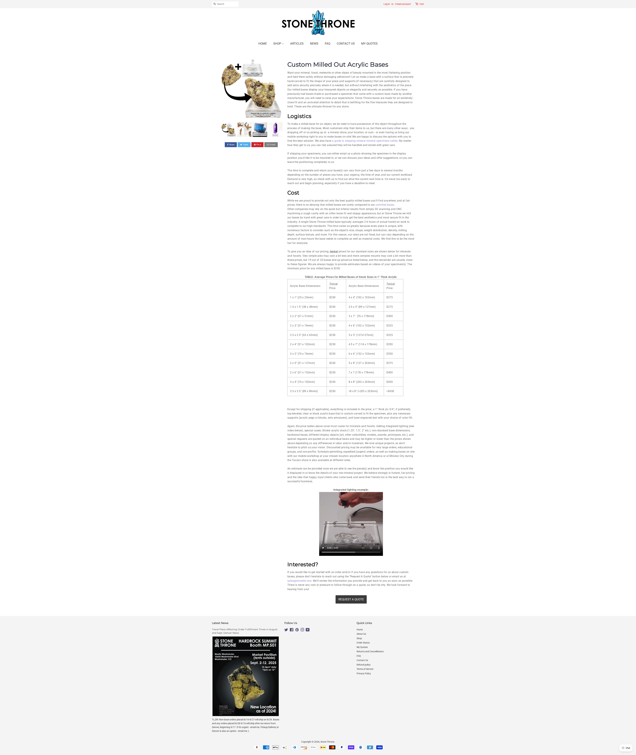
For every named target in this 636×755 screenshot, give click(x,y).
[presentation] (218, 130)
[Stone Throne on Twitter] (286, 630)
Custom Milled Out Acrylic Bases (337, 64)
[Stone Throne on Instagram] (302, 630)
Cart (422, 4)
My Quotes (369, 43)
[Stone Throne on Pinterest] (297, 630)
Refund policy (364, 664)
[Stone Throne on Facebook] (291, 630)
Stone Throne (327, 741)
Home (262, 43)
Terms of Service (365, 669)
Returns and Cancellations (370, 651)
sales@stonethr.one (299, 580)
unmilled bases (384, 204)
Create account (403, 4)
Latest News (220, 623)
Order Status (363, 642)
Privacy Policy (364, 673)
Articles (297, 43)
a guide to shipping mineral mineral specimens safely (365, 140)
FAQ (327, 43)
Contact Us (346, 43)
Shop (277, 43)
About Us (361, 634)
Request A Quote (351, 599)
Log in (387, 4)
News (314, 43)
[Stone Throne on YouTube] (308, 630)
